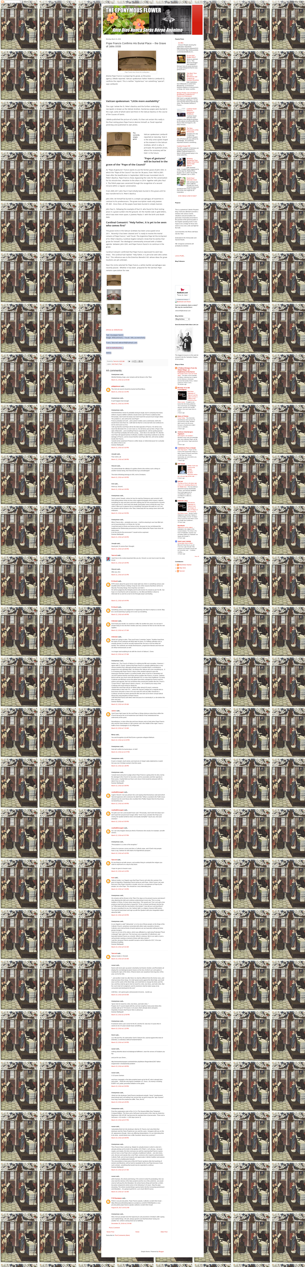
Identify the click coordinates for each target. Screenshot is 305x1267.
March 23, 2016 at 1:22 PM (120, 1028)
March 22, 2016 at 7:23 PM (120, 889)
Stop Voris (182, 568)
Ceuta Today (181, 418)
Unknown (114, 621)
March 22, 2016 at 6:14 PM (120, 871)
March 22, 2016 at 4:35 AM (120, 704)
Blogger (161, 1251)
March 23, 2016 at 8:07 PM (120, 1120)
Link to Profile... (180, 256)
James (113, 711)
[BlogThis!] (135, 361)
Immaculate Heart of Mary (185, 543)
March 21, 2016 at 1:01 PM (120, 392)
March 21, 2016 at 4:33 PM (120, 489)
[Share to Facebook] (139, 361)
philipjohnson (115, 386)
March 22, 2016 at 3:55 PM (120, 821)
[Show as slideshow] (114, 330)
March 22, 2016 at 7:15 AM (120, 728)
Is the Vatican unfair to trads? (187, 196)
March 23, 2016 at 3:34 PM (120, 1042)
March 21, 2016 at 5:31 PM (120, 575)
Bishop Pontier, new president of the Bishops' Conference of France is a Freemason (187, 94)
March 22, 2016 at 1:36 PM (120, 766)
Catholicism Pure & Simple (187, 448)
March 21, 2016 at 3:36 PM (120, 459)
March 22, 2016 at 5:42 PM (120, 853)
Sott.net (180, 481)
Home (137, 1232)
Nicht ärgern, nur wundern (185, 435)
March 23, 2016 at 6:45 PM (120, 1102)
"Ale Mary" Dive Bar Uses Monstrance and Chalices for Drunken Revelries (193, 77)
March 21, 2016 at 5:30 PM (120, 549)
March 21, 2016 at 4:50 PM (120, 513)
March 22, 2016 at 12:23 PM (120, 740)
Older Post (164, 1232)
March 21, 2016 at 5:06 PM (120, 537)
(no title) (180, 43)
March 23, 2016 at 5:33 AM (120, 959)
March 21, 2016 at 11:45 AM (120, 380)
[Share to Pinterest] (142, 361)
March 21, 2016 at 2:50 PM (120, 403)
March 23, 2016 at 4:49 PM (120, 1066)
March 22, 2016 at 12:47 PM (120, 752)
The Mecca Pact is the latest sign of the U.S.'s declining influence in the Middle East (187, 485)
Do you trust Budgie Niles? (191, 56)
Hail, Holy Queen (183, 449)
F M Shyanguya (116, 1198)
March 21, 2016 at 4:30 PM (120, 477)
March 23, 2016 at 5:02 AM (120, 947)
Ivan (112, 878)
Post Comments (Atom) (122, 1235)
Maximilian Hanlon (185, 565)
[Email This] (133, 361)
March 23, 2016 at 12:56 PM (120, 1015)
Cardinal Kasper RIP (183, 146)
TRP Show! (181, 464)
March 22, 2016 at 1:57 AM (120, 654)
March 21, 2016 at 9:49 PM (120, 614)
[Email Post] (128, 361)
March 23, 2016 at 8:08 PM (120, 1138)
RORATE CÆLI (183, 501)
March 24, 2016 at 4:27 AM (120, 1170)
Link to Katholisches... (114, 348)
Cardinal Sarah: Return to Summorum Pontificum (192, 111)
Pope (120, 364)
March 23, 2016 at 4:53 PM (120, 1086)
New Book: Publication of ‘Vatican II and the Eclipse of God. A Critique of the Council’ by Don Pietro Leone (188, 397)
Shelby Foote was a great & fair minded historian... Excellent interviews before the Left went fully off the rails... (188, 471)
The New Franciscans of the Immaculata (192, 130)
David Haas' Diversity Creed (192, 179)
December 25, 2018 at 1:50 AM (121, 1223)
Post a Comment (114, 1228)
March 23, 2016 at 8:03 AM (120, 995)
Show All (197, 556)
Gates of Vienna (183, 416)
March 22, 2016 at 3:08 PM (120, 786)
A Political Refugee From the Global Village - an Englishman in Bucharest (187, 370)
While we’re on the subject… (186, 527)
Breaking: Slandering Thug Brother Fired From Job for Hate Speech (193, 162)
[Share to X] (137, 361)
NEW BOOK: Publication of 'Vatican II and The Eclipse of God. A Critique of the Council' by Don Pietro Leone (188, 508)
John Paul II (115, 364)
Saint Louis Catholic (184, 541)
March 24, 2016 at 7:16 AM (120, 1192)
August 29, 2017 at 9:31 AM (120, 1207)
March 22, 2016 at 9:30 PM (120, 915)
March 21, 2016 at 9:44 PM (120, 600)
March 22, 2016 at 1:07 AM (120, 630)
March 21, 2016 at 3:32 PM (120, 447)
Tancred (114, 555)
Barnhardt (181, 525)
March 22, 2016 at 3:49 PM (120, 803)
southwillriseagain (117, 792)
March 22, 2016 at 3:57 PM (120, 835)
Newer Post (110, 1232)
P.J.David (114, 581)
